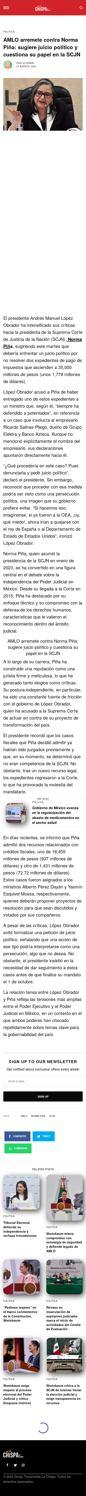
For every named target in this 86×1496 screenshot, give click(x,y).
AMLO (24, 1116)
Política (9, 32)
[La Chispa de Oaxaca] (43, 7)
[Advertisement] (43, 270)
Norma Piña (38, 1116)
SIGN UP (43, 1096)
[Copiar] (4, 1044)
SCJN (52, 1116)
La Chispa (28, 63)
